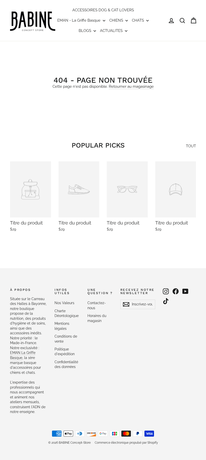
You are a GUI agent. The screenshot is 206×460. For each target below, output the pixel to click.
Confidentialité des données (66, 364)
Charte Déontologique (67, 313)
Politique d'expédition (65, 351)
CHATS (138, 20)
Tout (191, 146)
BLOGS (85, 30)
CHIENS (116, 20)
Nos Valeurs (64, 303)
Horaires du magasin (96, 318)
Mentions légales (62, 326)
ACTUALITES (112, 30)
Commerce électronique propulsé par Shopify (126, 442)
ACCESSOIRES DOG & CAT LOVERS (103, 10)
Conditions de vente (66, 338)
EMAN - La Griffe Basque (79, 20)
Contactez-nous (96, 305)
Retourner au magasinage (131, 86)
